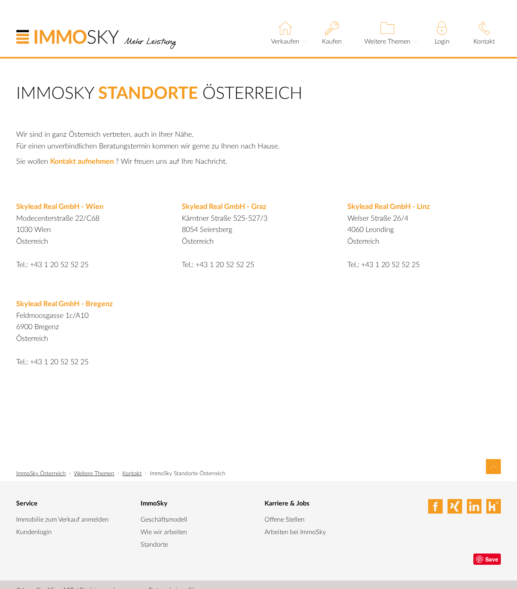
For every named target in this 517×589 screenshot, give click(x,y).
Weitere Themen (387, 41)
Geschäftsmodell (164, 519)
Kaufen (332, 41)
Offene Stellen (285, 519)
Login (442, 41)
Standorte (154, 544)
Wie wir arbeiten (164, 532)
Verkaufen (285, 41)
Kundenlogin (34, 532)
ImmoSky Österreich (41, 473)
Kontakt (484, 41)
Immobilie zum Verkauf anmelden (62, 519)
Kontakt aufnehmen (83, 161)
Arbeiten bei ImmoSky (295, 532)
